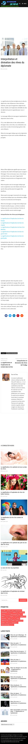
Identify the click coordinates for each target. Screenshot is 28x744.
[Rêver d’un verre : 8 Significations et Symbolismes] (5, 702)
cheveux (14, 612)
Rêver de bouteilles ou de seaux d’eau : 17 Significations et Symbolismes (18, 711)
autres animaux (18, 610)
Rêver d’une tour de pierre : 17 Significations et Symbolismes (18, 652)
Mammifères (4, 618)
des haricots (21, 612)
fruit (19, 614)
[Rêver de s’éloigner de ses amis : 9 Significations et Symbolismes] (5, 668)
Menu (25, 3)
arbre (13, 610)
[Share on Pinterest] (18, 315)
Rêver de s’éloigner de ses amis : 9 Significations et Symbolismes (18, 669)
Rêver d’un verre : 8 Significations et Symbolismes (18, 702)
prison (17, 620)
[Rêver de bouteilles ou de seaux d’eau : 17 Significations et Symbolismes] (5, 710)
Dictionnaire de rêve (14, 741)
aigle (4, 610)
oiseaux (17, 618)
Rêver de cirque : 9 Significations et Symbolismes (18, 660)
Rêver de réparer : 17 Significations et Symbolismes (18, 694)
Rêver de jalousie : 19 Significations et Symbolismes (18, 686)
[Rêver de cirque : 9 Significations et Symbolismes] (5, 660)
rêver (7, 622)
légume (21, 616)
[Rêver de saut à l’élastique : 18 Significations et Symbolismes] (5, 635)
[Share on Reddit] (21, 315)
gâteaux (3, 616)
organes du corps (5, 620)
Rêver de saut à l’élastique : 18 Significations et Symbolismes (18, 635)
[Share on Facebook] (6, 315)
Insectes (11, 616)
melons (9, 618)
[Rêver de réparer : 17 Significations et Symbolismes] (5, 693)
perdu (13, 620)
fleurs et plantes (14, 614)
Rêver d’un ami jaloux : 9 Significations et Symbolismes (18, 677)
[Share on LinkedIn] (14, 315)
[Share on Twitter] (10, 315)
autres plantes (4, 612)
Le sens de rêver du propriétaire (10, 568)
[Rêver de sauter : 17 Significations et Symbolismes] (5, 643)
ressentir (3, 622)
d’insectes (3, 614)
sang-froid (14, 622)
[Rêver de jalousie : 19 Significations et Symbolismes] (5, 685)
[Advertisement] (14, 21)
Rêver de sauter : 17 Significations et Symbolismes (18, 644)
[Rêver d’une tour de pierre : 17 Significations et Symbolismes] (5, 651)
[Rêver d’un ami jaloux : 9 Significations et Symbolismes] (5, 677)
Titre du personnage (12, 353)
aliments (8, 610)
